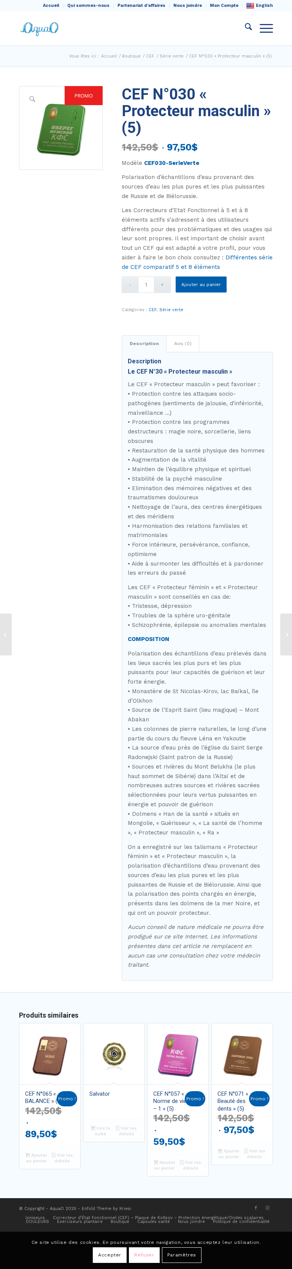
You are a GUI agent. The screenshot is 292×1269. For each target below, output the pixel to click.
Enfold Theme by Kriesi (106, 1208)
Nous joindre (187, 5)
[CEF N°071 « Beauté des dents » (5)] (286, 634)
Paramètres (181, 1255)
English (264, 5)
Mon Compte (224, 5)
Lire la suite (102, 1131)
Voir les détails (63, 1158)
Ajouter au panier (201, 284)
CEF (153, 309)
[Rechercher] (244, 28)
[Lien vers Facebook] (256, 1208)
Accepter (109, 1255)
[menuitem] (51, 6)
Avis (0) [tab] (183, 343)
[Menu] (262, 28)
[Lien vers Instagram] (267, 1208)
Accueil (51, 5)
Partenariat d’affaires (141, 5)
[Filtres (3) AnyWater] (6, 634)
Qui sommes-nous (88, 5)
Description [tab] (144, 343)
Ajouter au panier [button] (36, 1158)
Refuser (144, 1255)
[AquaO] (40, 28)
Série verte (171, 309)
